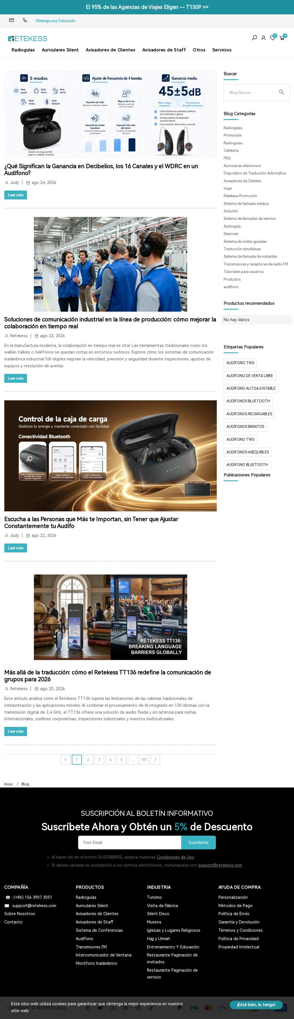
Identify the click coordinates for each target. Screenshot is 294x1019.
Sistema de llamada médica (246, 204)
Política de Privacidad (238, 938)
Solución (231, 211)
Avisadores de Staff (164, 50)
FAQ (227, 158)
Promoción (233, 135)
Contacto (13, 922)
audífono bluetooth (247, 465)
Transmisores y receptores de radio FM (256, 264)
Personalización (233, 897)
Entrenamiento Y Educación (173, 947)
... (132, 760)
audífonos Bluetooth (248, 401)
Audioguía (232, 226)
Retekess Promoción (240, 196)
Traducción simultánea (242, 249)
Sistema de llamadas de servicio (250, 219)
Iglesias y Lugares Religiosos (173, 930)
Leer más (15, 195)
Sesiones (231, 234)
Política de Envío (233, 913)
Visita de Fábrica (162, 905)
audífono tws (240, 440)
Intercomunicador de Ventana (103, 955)
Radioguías (23, 50)
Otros (199, 50)
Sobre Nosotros (19, 913)
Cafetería (231, 151)
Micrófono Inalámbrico (96, 963)
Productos (232, 279)
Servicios (222, 50)
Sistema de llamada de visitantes (250, 257)
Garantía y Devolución (239, 922)
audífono (231, 287)
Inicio (8, 784)
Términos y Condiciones (240, 930)
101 (144, 760)
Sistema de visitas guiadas (245, 242)
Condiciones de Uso (175, 857)
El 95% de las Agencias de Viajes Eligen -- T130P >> (147, 7)
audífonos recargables (249, 414)
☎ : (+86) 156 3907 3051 (28, 897)
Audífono (84, 938)
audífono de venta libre (250, 376)
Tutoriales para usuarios (244, 272)
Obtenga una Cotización (56, 21)
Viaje (228, 189)
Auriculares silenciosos (242, 166)
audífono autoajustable (251, 389)
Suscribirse (198, 842)
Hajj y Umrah (158, 938)
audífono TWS (240, 363)
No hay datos (236, 319)
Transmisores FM (91, 947)
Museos (154, 922)
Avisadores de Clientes (111, 50)
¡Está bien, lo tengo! (256, 1004)
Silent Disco (158, 913)
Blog (25, 784)
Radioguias (233, 143)
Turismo (154, 897)
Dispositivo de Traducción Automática (255, 173)
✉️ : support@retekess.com (30, 905)
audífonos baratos (245, 427)
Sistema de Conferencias (99, 930)
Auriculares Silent (60, 50)
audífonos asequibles (248, 452)
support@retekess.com (220, 865)
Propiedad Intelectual (238, 947)
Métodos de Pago (235, 905)
